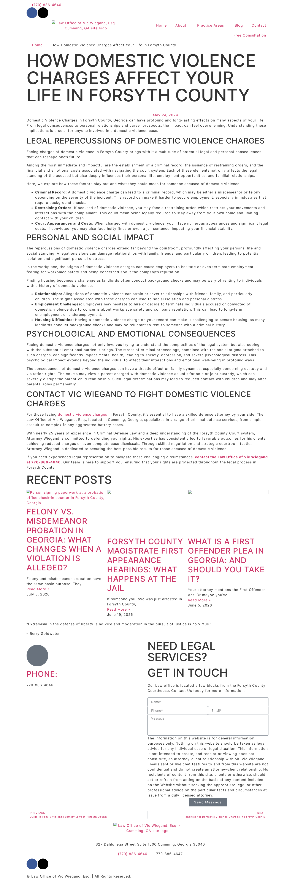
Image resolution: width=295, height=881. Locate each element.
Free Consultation (249, 35)
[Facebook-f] (32, 12)
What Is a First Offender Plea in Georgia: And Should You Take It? (226, 560)
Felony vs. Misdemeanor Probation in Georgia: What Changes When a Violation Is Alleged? (64, 539)
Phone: (42, 674)
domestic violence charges (82, 414)
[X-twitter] (43, 12)
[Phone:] (37, 655)
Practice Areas (210, 25)
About (180, 25)
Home (161, 25)
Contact (259, 25)
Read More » (38, 589)
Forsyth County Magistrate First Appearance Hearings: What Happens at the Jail (145, 565)
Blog (239, 25)
